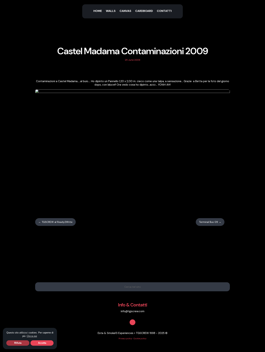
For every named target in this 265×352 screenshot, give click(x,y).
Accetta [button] (42, 343)
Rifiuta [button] (17, 343)
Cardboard (144, 11)
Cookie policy (140, 338)
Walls (111, 11)
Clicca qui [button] (32, 336)
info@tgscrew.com (132, 311)
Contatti (164, 11)
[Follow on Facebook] (129, 71)
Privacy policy (125, 338)
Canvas (125, 11)
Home (97, 11)
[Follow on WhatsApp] (136, 71)
